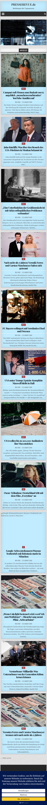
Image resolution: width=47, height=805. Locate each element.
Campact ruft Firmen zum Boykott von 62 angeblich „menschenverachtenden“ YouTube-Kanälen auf (23, 95)
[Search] (45, 14)
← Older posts (5, 758)
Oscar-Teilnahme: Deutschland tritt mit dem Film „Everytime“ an (23, 494)
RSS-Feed (17, 102)
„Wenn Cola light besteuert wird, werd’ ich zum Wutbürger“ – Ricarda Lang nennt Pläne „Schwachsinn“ (23, 616)
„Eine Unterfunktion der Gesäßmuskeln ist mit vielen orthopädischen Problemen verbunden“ (23, 210)
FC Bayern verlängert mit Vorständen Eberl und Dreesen (24, 330)
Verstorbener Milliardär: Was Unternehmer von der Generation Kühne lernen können (23, 674)
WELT (23, 89)
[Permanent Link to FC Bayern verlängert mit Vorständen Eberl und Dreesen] (23, 306)
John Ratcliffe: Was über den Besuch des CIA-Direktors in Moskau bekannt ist (23, 149)
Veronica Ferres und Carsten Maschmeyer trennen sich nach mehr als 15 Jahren (23, 733)
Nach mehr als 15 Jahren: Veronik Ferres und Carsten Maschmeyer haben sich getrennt (23, 265)
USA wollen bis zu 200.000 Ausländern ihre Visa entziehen (23, 442)
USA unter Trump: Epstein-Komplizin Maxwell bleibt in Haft (23, 382)
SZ (23, 547)
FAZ (23, 144)
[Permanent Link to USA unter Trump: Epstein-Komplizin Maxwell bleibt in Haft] (23, 362)
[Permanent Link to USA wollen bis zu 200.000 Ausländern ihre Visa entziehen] (23, 418)
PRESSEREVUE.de (23, 4)
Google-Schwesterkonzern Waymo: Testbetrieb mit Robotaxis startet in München (23, 553)
